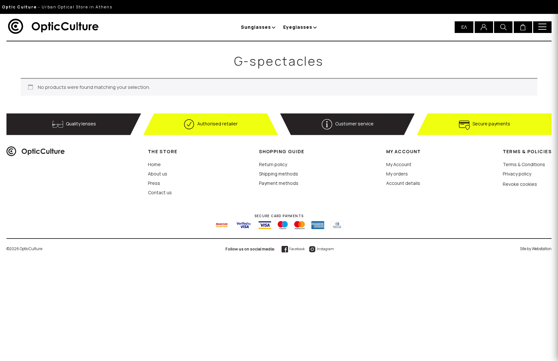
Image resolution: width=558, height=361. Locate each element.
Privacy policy (517, 174)
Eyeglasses (297, 27)
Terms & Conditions (524, 164)
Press (154, 183)
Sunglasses (256, 27)
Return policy (273, 164)
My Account (398, 164)
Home (154, 164)
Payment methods (278, 183)
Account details (403, 183)
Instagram (325, 248)
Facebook (297, 248)
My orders (397, 174)
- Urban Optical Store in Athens (57, 7)
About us (157, 174)
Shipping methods (278, 174)
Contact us (160, 192)
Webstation (542, 248)
